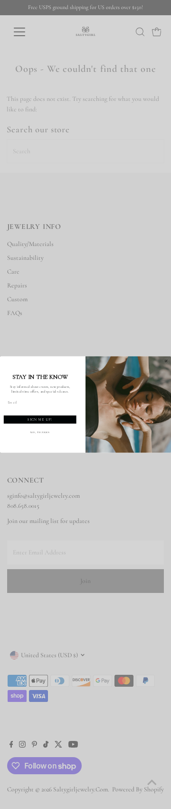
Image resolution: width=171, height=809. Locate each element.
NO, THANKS (40, 432)
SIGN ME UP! (40, 419)
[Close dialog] (166, 361)
